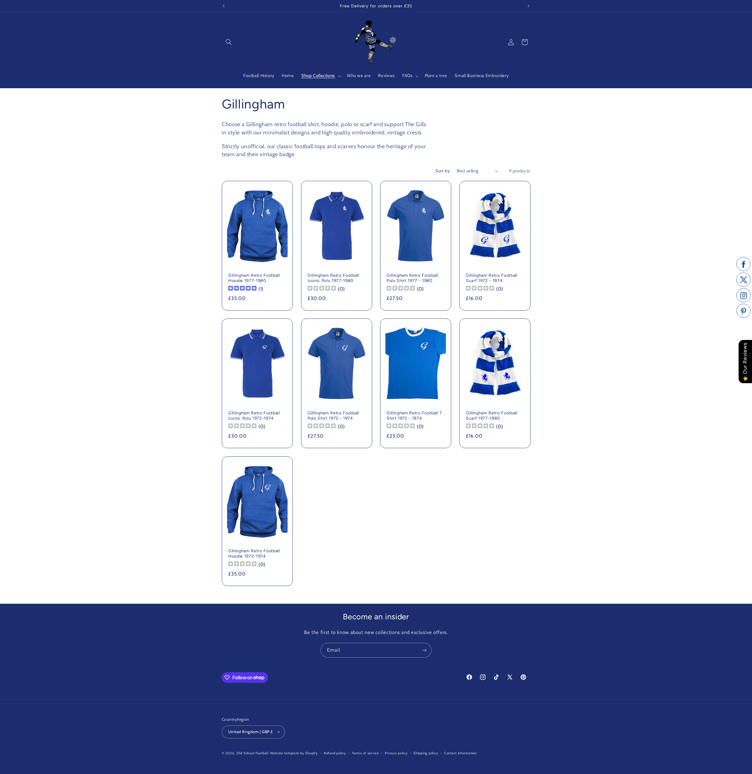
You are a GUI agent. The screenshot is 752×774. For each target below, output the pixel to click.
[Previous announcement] (223, 6)
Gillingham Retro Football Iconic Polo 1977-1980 (333, 278)
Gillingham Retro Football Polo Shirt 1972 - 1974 (333, 415)
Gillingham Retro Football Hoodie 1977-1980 (254, 278)
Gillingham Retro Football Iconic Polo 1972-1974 (254, 415)
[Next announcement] (528, 6)
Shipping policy (426, 753)
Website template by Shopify (294, 753)
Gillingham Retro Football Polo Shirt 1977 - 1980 (412, 278)
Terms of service (365, 753)
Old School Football (252, 753)
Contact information (460, 753)
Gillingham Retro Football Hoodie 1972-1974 (254, 553)
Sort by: (442, 171)
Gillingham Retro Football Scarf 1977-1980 (492, 415)
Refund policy (335, 753)
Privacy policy (396, 753)
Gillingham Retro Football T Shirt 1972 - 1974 (414, 415)
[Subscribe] (424, 650)
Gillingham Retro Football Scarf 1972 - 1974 (492, 278)
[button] (228, 42)
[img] (242, 289)
